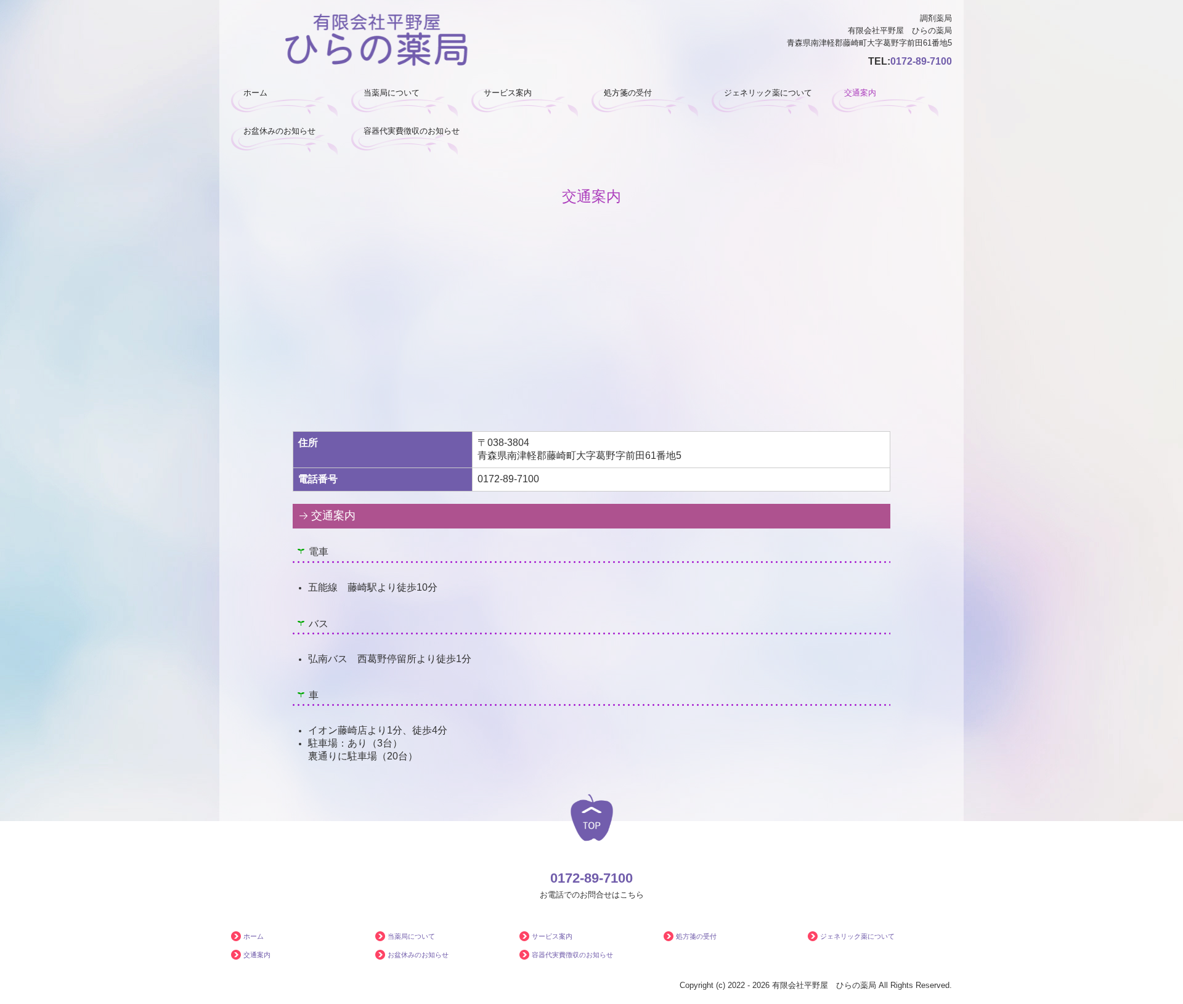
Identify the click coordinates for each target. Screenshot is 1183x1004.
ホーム (255, 92)
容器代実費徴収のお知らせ (412, 131)
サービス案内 (508, 92)
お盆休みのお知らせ (279, 131)
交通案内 (860, 92)
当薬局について (392, 92)
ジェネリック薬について (768, 92)
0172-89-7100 (921, 61)
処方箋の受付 (628, 92)
